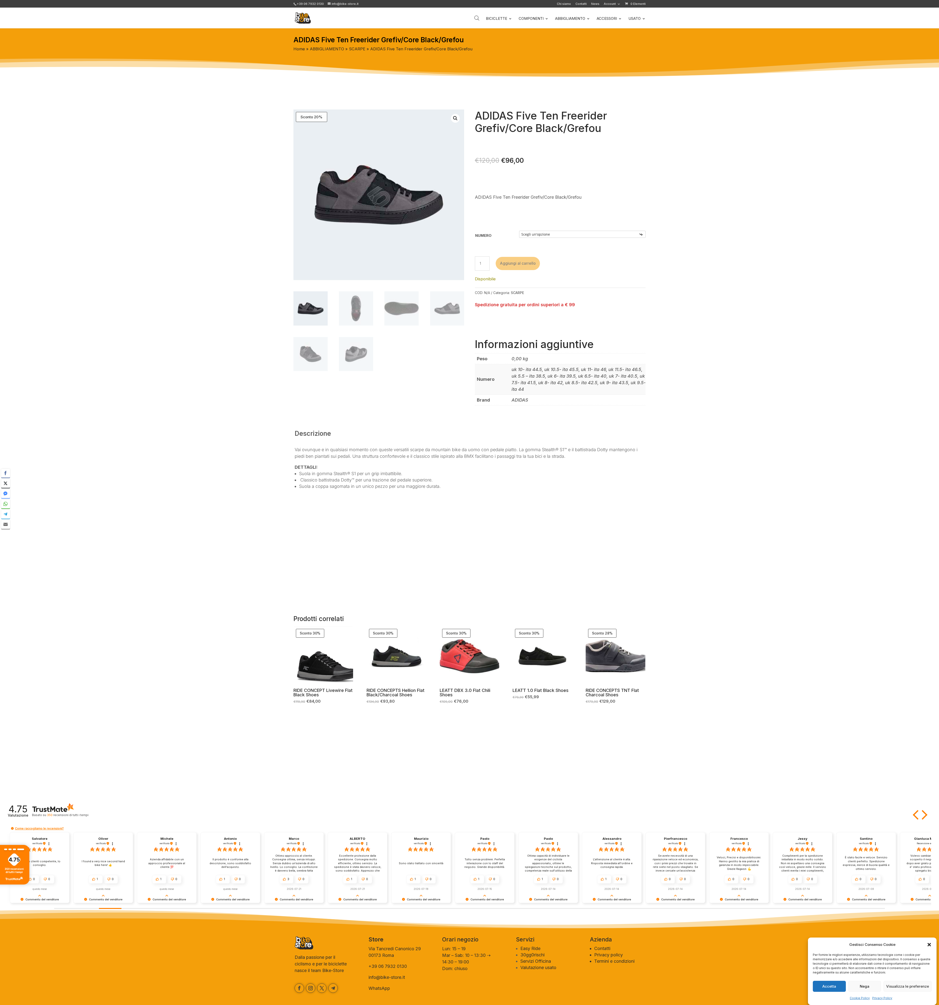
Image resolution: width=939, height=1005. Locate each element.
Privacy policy (608, 954)
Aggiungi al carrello (518, 263)
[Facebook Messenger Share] (5, 493)
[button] (929, 944)
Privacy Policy (882, 998)
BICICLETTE (496, 19)
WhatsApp (379, 988)
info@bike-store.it (387, 977)
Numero (483, 235)
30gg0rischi (532, 954)
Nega (864, 986)
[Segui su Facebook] (299, 988)
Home (299, 48)
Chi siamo (564, 4)
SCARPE (357, 48)
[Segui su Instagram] (310, 988)
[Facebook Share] (5, 473)
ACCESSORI (607, 19)
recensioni (67, 815)
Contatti (581, 4)
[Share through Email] (5, 524)
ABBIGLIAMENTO (570, 19)
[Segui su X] (321, 988)
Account (610, 4)
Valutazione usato (538, 967)
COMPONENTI (531, 19)
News (595, 4)
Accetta (829, 986)
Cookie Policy (860, 998)
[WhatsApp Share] (5, 504)
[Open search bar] (476, 18)
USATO (634, 19)
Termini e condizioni (614, 961)
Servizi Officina (535, 961)
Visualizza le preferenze (907, 986)
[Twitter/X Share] (5, 483)
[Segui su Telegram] (333, 988)
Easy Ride (530, 948)
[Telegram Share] (5, 514)
